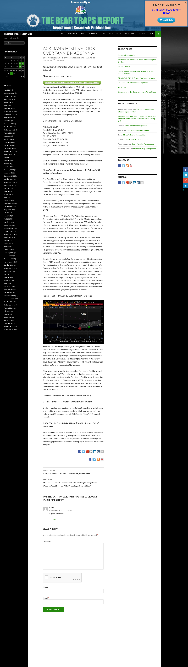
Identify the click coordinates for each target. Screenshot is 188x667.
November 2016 (9, 299)
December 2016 (9, 296)
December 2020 (9, 176)
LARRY (119, 34)
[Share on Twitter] (83, 451)
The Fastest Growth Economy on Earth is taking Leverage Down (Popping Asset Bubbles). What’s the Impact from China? (70, 483)
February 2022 (9, 142)
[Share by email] (102, 451)
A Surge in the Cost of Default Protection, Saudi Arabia (66, 472)
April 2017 (7, 283)
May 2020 (7, 194)
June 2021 (7, 161)
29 (11, 73)
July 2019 (7, 213)
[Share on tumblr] (98, 451)
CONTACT (142, 34)
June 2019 (7, 216)
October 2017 (8, 265)
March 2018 (8, 250)
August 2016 (8, 308)
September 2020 (9, 182)
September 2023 (9, 115)
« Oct (6, 76)
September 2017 (9, 268)
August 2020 (8, 185)
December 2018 (9, 228)
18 (20, 67)
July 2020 (7, 188)
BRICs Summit (124, 66)
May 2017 (7, 280)
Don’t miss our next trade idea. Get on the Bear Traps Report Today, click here (72, 82)
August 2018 (8, 237)
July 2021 (7, 157)
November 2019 (9, 204)
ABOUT (82, 34)
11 (20, 64)
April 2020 (7, 197)
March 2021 (8, 167)
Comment (47, 541)
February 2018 (9, 253)
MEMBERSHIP (72, 34)
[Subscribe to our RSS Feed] (98, 459)
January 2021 (8, 173)
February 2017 (9, 290)
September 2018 (9, 234)
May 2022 (7, 136)
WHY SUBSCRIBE (129, 34)
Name (46, 587)
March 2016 (8, 320)
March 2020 (8, 200)
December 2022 (9, 124)
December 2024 (9, 93)
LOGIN (151, 34)
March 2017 (8, 286)
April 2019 (7, 219)
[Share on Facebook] (79, 451)
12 (23, 64)
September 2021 (9, 151)
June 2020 (7, 191)
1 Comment (60, 60)
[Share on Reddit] (90, 451)
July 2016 (7, 311)
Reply (54, 520)
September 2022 (9, 130)
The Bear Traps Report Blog (18, 33)
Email (46, 598)
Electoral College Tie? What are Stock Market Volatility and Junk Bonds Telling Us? (137, 118)
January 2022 (8, 145)
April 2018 (7, 247)
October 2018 (8, 231)
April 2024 (7, 105)
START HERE (168, 19)
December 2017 (9, 259)
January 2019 (8, 225)
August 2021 (8, 154)
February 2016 (9, 323)
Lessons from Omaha (126, 55)
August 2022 (8, 133)
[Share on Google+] (87, 451)
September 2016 (9, 305)
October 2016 (8, 302)
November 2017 (9, 262)
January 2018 (8, 256)
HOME (63, 34)
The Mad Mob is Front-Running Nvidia (133, 83)
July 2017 (7, 274)
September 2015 (9, 326)
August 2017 (8, 271)
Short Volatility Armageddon (136, 125)
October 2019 (8, 207)
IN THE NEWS (93, 34)
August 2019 (8, 210)
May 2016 (7, 317)
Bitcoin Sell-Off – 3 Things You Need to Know (136, 78)
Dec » (22, 76)
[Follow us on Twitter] (94, 459)
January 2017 (8, 293)
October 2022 (8, 127)
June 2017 (7, 277)
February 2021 (9, 170)
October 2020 (8, 179)
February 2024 (9, 108)
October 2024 (8, 96)
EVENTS (110, 34)
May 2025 (7, 90)
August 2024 (8, 99)
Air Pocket (122, 87)
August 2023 (8, 118)
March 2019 (8, 222)
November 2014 (9, 329)
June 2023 (7, 121)
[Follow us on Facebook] (90, 459)
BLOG (103, 34)
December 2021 (9, 148)
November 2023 (9, 111)
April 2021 (7, 164)
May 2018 (7, 243)
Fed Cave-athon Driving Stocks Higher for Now (136, 110)
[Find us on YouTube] (102, 459)
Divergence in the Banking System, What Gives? (137, 92)
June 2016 (7, 314)
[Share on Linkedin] (94, 451)
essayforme (123, 116)
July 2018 (7, 240)
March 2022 (8, 139)
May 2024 (7, 102)
